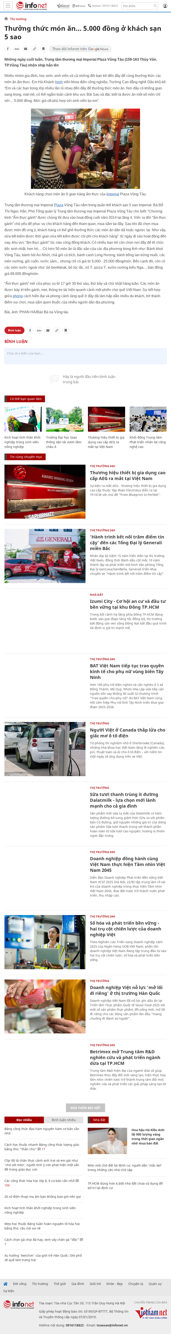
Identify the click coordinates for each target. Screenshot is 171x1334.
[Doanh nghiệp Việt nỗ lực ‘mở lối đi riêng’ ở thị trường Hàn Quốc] (45, 1006)
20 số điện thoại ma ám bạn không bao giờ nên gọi (42, 1196)
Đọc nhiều (24, 1120)
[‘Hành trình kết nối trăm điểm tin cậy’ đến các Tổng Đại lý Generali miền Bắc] (45, 556)
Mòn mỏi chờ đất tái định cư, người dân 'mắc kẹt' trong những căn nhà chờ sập (125, 1167)
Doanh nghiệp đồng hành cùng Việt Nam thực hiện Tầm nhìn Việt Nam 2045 (127, 864)
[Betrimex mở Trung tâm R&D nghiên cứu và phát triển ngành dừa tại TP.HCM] (45, 1071)
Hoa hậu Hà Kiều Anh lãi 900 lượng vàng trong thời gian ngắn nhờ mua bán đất (148, 1136)
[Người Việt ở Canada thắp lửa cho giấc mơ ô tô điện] (45, 749)
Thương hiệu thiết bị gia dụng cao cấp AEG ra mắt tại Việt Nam (106, 442)
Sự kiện (8, 1291)
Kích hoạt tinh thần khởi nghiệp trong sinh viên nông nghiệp (22, 442)
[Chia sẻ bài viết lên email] (25, 48)
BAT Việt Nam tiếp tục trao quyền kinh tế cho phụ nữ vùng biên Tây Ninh (127, 671)
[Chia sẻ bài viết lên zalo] (16, 48)
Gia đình (77, 1283)
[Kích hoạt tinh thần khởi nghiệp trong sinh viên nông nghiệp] (23, 419)
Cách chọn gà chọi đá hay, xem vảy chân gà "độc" (41, 1239)
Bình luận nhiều (64, 1120)
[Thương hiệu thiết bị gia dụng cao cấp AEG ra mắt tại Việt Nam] (106, 419)
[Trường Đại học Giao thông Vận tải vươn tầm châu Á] (64, 419)
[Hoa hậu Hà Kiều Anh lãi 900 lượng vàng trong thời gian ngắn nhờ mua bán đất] (107, 1141)
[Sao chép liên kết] (34, 48)
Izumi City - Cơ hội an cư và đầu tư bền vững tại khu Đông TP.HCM (128, 604)
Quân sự (155, 1283)
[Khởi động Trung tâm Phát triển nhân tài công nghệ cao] (148, 419)
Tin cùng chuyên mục (26, 457)
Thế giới (60, 1283)
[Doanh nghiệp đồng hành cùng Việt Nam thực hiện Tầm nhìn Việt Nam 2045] (45, 878)
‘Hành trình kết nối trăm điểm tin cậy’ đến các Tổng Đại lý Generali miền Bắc (127, 542)
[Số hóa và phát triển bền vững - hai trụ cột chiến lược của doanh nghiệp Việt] (45, 942)
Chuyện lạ (135, 1283)
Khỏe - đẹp (114, 1283)
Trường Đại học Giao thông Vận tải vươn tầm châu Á (63, 442)
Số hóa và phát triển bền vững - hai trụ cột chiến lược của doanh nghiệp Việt (125, 929)
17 (43, 1149)
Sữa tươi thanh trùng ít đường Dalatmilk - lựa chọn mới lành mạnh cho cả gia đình (124, 800)
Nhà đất (96, 595)
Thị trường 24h (102, 466)
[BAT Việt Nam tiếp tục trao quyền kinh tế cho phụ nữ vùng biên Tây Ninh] (45, 685)
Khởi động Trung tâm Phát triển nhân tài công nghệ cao (148, 442)
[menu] (8, 6)
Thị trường (18, 19)
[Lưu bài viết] (43, 48)
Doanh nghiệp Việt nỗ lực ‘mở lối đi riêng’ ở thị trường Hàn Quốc (126, 990)
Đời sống (19, 1283)
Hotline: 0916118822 (105, 6)
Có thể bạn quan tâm (26, 399)
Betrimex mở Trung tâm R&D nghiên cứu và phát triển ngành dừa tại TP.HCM (125, 1057)
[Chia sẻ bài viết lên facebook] (7, 48)
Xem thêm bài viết (85, 1108)
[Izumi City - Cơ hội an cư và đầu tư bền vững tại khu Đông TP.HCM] (45, 620)
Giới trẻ (95, 1283)
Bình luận (14, 330)
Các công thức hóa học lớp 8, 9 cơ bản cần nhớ (39, 1181)
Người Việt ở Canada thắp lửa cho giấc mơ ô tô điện (127, 733)
